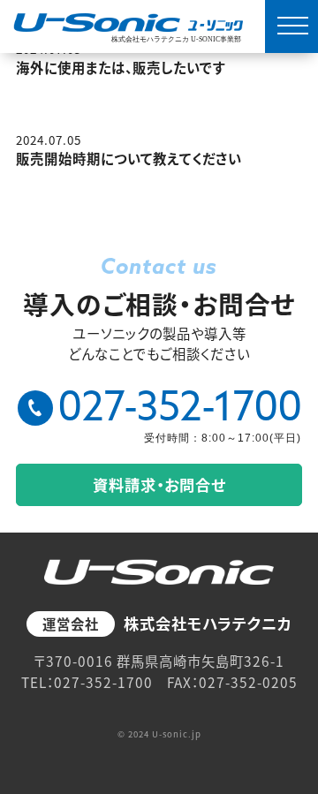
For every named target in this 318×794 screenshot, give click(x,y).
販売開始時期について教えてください (129, 158)
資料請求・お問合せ (159, 484)
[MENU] (291, 26)
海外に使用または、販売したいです (120, 67)
